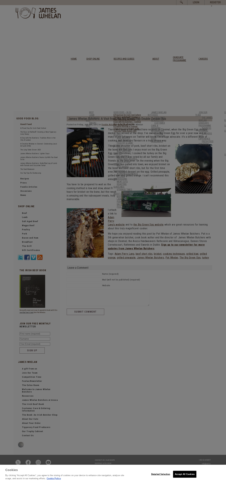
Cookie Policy (54, 478)
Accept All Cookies (185, 474)
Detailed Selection (160, 474)
